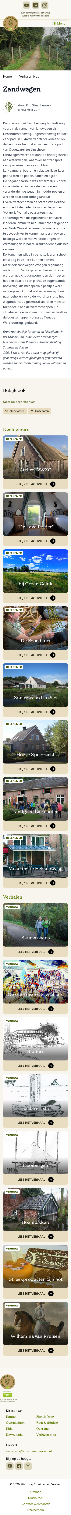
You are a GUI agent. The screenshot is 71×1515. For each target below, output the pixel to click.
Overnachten (15, 1423)
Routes (11, 1417)
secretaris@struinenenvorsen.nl (29, 1451)
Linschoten (42, 411)
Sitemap (35, 1492)
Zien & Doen (45, 1417)
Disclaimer (35, 1498)
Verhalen (12, 897)
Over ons (42, 1429)
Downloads (14, 1434)
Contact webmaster (36, 1504)
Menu (61, 23)
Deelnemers (16, 429)
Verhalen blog (29, 76)
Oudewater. (17, 411)
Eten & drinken (47, 1423)
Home (7, 76)
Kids (9, 1429)
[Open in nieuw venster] (26, 5)
